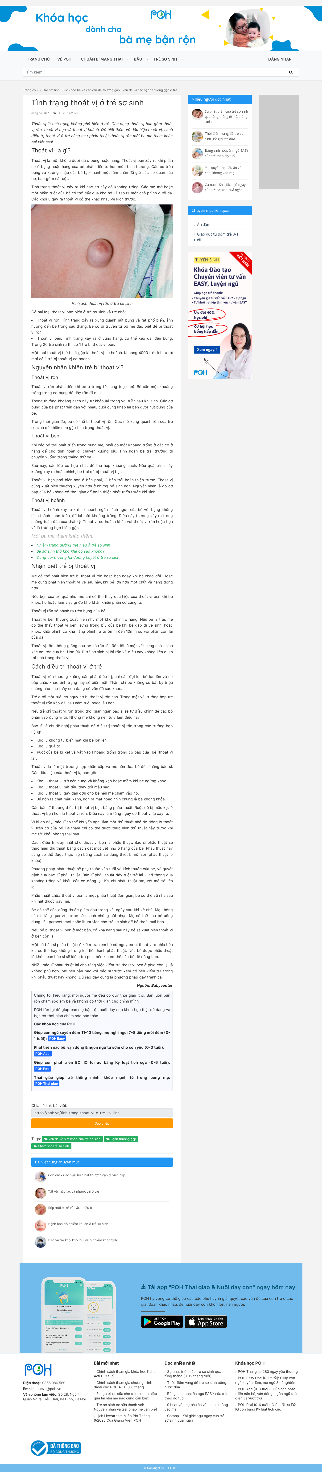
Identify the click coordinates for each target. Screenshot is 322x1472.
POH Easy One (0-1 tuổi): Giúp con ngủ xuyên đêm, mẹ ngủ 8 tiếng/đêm (265, 1380)
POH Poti (42, 1069)
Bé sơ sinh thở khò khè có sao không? (70, 551)
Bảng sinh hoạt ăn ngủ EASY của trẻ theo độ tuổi (196, 1396)
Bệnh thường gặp (123, 1139)
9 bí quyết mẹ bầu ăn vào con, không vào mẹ (196, 1407)
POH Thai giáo (46, 1083)
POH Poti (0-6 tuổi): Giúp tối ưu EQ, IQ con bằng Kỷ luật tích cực (265, 1407)
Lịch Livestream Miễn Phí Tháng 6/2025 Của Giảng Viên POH (122, 1418)
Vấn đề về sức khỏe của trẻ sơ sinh (74, 1139)
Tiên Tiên (49, 113)
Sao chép (116, 1121)
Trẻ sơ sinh (165, 59)
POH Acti (42, 1054)
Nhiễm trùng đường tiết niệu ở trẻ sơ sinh (73, 545)
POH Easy (57, 1038)
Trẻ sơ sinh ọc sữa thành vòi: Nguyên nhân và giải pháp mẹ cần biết (125, 1407)
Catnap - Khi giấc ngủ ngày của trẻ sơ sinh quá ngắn (194, 1418)
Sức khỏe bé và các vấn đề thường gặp (91, 90)
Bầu (138, 59)
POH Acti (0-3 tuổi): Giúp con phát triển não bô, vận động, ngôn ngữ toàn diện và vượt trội (266, 1393)
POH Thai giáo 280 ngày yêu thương (267, 1371)
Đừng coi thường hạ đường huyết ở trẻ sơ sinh (78, 557)
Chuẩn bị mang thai (102, 59)
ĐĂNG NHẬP (279, 59)
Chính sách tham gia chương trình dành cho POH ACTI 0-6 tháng (123, 1385)
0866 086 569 (53, 1383)
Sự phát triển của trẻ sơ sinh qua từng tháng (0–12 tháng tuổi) (193, 1373)
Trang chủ (38, 59)
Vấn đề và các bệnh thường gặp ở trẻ (150, 90)
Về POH (64, 59)
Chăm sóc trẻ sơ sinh (53, 1146)
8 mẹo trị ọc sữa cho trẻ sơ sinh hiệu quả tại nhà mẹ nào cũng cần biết (125, 1396)
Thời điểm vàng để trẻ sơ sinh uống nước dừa (195, 1385)
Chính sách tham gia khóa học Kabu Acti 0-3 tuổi (125, 1373)
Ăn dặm (203, 224)
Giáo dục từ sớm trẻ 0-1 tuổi (216, 237)
